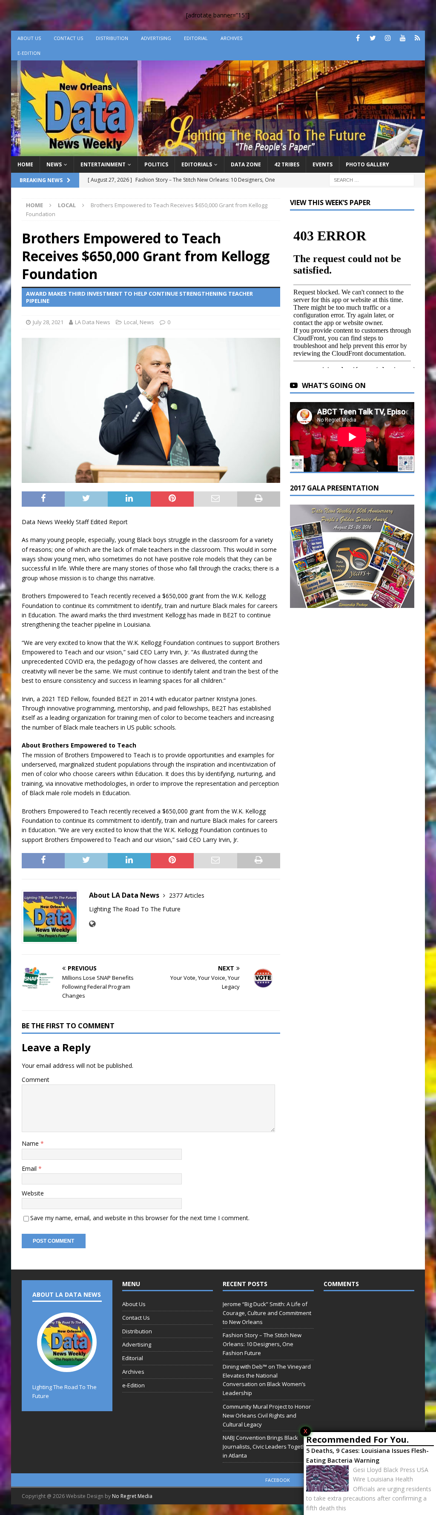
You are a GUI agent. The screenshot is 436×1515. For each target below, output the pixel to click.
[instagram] (387, 38)
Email (30, 1168)
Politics (156, 164)
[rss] (417, 38)
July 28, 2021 (48, 322)
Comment (35, 1080)
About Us (29, 38)
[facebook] (357, 38)
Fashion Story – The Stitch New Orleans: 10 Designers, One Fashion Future (262, 1344)
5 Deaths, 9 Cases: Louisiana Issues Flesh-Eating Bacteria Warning (367, 1455)
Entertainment (103, 164)
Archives (231, 38)
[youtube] (402, 38)
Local (130, 322)
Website (33, 1193)
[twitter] (372, 38)
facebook (277, 1480)
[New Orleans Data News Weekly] (218, 151)
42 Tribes (286, 164)
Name (31, 1143)
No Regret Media (132, 1496)
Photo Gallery (367, 164)
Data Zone (246, 164)
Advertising (156, 38)
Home (25, 164)
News (54, 164)
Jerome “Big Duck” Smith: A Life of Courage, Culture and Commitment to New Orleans (267, 1313)
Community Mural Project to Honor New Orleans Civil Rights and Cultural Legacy (267, 1415)
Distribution (112, 38)
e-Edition (28, 53)
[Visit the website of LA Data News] (92, 924)
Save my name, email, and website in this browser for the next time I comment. (140, 1218)
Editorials (196, 164)
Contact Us (68, 38)
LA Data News (92, 322)
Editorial (196, 38)
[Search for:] (371, 179)
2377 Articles (186, 895)
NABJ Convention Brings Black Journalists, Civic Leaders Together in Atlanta (267, 1446)
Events (323, 164)
